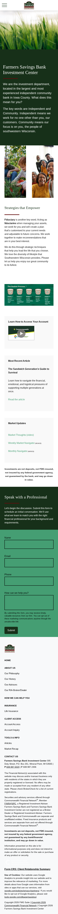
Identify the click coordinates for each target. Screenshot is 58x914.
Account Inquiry (12, 730)
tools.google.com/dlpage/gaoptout (20, 897)
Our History (10, 679)
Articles (8, 743)
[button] (7, 660)
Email (7, 556)
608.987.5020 (12, 767)
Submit (11, 630)
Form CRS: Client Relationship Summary (27, 869)
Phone (7, 574)
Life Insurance (11, 711)
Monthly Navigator (17, 451)
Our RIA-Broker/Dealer (15, 690)
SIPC (13, 803)
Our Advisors (10, 684)
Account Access (12, 724)
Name (7, 537)
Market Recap (11, 749)
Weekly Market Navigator (21, 443)
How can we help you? (16, 593)
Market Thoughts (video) (21, 435)
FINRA (7, 803)
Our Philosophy (11, 673)
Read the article (16, 399)
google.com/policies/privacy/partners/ (21, 890)
